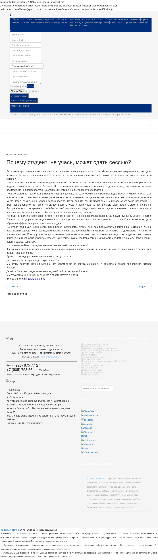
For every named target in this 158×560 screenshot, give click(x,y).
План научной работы (92, 371)
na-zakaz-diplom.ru (10, 529)
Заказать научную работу (23, 100)
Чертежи (85, 363)
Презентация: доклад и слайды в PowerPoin (103, 361)
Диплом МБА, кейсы (91, 352)
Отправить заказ (19, 95)
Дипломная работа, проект (95, 343)
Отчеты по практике (91, 358)
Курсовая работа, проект (93, 356)
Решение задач (89, 367)
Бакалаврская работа (92, 345)
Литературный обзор (91, 369)
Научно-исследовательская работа (99, 348)
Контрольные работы (92, 365)
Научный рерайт (89, 374)
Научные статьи (89, 354)
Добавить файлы (18, 86)
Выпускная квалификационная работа (100, 350)
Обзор (30, 86)
